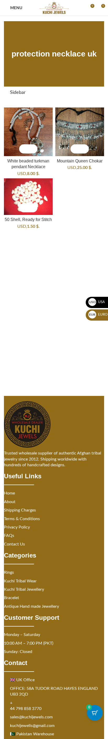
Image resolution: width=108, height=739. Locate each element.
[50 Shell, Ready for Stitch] (28, 196)
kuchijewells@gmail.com (32, 726)
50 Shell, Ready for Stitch (28, 219)
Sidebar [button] (18, 92)
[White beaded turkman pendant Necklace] (28, 131)
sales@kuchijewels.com (31, 717)
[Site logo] (54, 7)
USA (97, 302)
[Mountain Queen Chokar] (79, 131)
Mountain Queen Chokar (79, 160)
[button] (23, 149)
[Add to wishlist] (32, 149)
